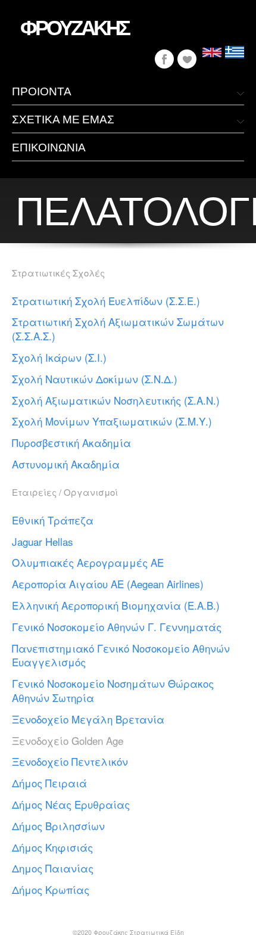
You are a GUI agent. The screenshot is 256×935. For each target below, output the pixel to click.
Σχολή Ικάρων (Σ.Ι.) (59, 357)
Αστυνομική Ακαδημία (66, 463)
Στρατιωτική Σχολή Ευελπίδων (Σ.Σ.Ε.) (106, 300)
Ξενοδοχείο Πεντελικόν (70, 761)
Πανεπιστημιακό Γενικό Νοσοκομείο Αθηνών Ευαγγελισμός (121, 655)
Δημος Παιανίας (52, 868)
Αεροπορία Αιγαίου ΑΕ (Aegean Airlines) (108, 583)
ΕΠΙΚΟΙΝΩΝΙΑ (49, 147)
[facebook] (164, 59)
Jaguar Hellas (42, 541)
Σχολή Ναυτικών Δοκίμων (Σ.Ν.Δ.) (94, 378)
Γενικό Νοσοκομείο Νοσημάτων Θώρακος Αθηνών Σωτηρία (113, 690)
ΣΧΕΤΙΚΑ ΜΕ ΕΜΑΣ (63, 119)
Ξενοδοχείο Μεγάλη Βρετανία (88, 719)
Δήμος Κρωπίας (50, 889)
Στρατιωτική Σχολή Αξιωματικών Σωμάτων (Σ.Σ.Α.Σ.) (118, 328)
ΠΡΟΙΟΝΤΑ (41, 91)
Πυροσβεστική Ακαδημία (71, 442)
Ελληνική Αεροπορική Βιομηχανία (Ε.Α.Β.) (116, 605)
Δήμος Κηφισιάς (52, 847)
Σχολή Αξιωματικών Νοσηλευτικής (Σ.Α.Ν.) (116, 400)
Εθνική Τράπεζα (52, 519)
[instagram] (186, 59)
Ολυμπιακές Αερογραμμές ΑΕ (88, 562)
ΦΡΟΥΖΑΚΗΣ (74, 26)
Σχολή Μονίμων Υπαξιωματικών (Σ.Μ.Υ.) (112, 421)
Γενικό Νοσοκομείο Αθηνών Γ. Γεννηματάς (116, 626)
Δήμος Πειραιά (49, 782)
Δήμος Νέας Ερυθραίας (71, 804)
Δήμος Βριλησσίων (58, 825)
